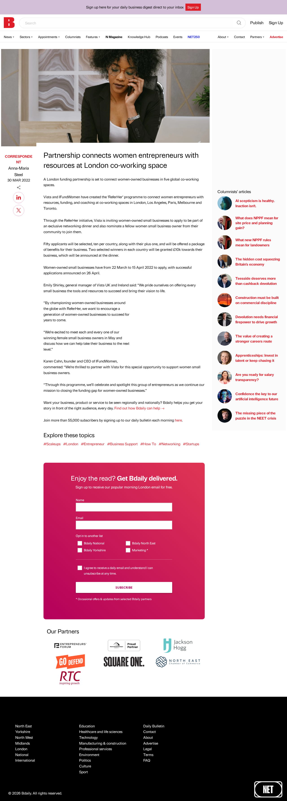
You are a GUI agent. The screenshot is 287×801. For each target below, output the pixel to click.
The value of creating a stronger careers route (253, 338)
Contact (239, 37)
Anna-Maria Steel (18, 171)
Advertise (276, 37)
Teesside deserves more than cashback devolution (256, 280)
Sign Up (193, 7)
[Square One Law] (124, 661)
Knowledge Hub (139, 37)
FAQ (146, 760)
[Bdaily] (9, 23)
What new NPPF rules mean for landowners (253, 242)
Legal (147, 748)
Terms (148, 754)
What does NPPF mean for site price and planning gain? (256, 222)
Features (92, 37)
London (21, 748)
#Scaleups (52, 443)
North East (23, 726)
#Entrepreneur (92, 443)
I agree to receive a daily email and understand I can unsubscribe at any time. (118, 570)
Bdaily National (94, 543)
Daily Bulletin (153, 726)
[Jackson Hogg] (177, 645)
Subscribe (124, 587)
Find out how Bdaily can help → (139, 408)
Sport (83, 771)
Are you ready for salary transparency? (254, 377)
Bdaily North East (143, 543)
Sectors (25, 37)
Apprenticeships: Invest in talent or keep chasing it (256, 357)
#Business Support (122, 443)
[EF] (70, 645)
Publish (256, 22)
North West (24, 737)
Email (79, 518)
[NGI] (124, 645)
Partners (256, 37)
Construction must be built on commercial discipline (257, 300)
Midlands (22, 743)
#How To (148, 443)
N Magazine (114, 37)
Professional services (95, 748)
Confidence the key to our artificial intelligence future (256, 396)
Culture (85, 766)
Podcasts (162, 37)
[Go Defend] (70, 661)
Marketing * (140, 550)
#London (70, 443)
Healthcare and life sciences (100, 731)
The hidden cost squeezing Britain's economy (257, 261)
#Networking (169, 443)
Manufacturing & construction (102, 743)
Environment (89, 754)
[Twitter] (18, 210)
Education (87, 726)
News (8, 37)
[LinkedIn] (18, 197)
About (222, 37)
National (21, 754)
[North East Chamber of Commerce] (177, 661)
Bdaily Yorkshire (94, 550)
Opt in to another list (89, 536)
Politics (85, 760)
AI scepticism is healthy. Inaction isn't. (255, 203)
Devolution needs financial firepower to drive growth (256, 319)
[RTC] (70, 677)
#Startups (191, 443)
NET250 (194, 37)
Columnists (72, 37)
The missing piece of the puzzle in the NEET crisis (255, 415)
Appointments (47, 37)
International (25, 760)
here (178, 420)
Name (80, 500)
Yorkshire (22, 731)
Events (177, 37)
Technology (88, 737)
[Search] (239, 23)
